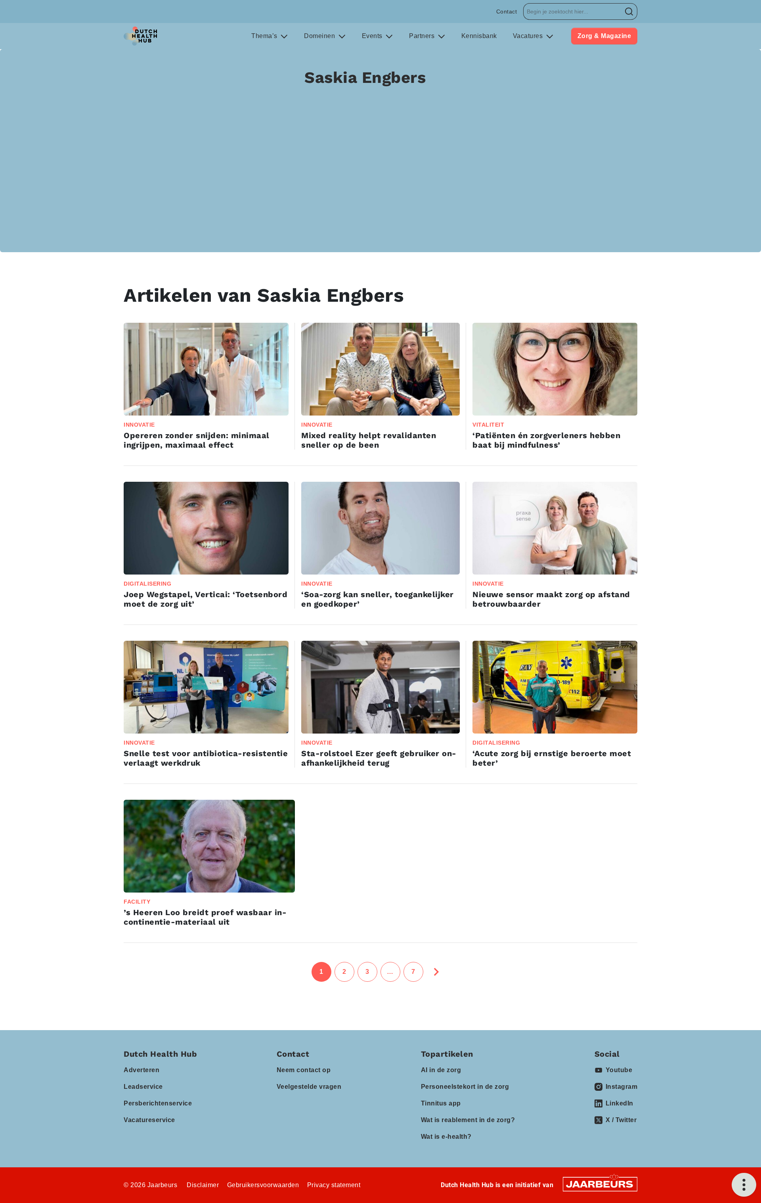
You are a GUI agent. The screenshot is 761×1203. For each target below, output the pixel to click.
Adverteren (141, 1070)
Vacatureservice (149, 1120)
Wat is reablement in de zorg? (468, 1120)
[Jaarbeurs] (600, 1183)
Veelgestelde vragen (309, 1086)
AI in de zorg (441, 1070)
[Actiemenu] (744, 1185)
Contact (506, 11)
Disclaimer (203, 1185)
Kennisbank (479, 36)
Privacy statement (334, 1185)
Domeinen (320, 36)
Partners (422, 36)
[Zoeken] (629, 11)
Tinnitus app (441, 1103)
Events (373, 36)
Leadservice (143, 1086)
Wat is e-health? (446, 1136)
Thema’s (265, 36)
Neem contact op (304, 1070)
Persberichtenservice (158, 1103)
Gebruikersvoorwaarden (263, 1185)
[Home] (140, 36)
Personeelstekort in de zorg (465, 1086)
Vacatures (529, 36)
